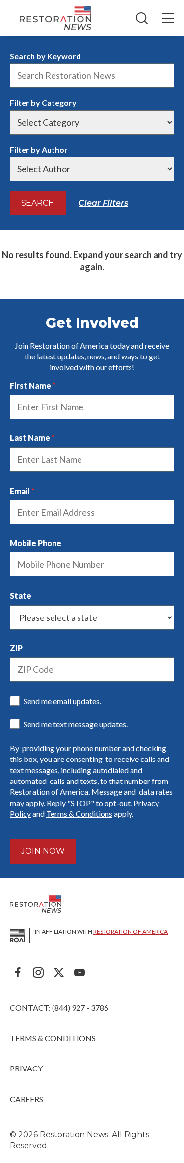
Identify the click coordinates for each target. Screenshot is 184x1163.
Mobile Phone (35, 542)
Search (37, 203)
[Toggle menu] (168, 18)
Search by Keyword (45, 56)
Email (20, 491)
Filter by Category (43, 102)
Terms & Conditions (79, 813)
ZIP (16, 648)
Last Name (30, 437)
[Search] (142, 18)
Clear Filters (103, 203)
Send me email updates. (62, 701)
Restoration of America (130, 931)
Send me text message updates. (76, 724)
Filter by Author (39, 149)
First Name (30, 385)
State (20, 595)
